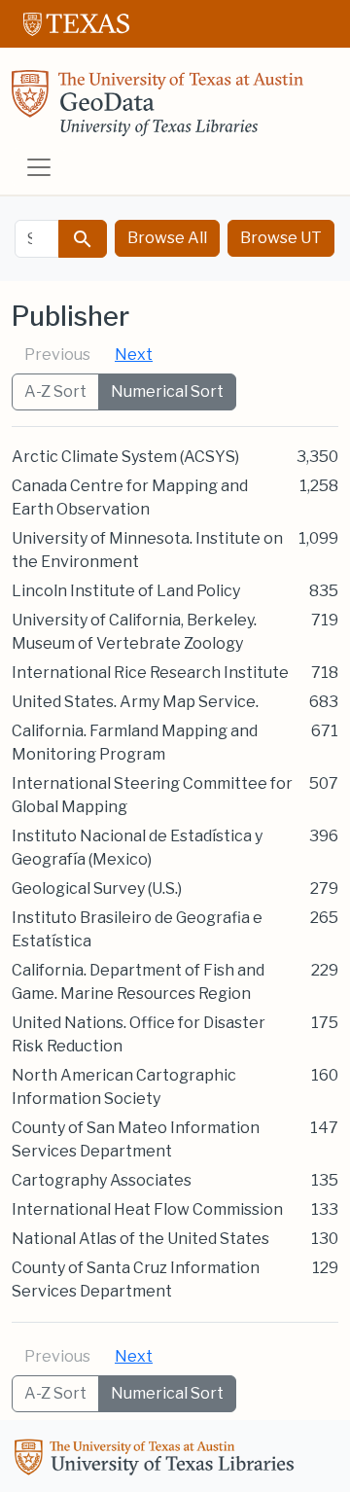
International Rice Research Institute (150, 672)
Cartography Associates (102, 1180)
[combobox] (37, 239)
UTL (157, 1460)
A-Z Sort (55, 391)
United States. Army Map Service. (135, 702)
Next (134, 354)
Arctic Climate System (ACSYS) (125, 456)
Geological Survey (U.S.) (97, 888)
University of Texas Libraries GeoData (157, 109)
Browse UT (281, 238)
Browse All (167, 238)
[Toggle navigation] (39, 167)
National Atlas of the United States (140, 1238)
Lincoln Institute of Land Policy (126, 591)
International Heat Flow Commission (147, 1209)
